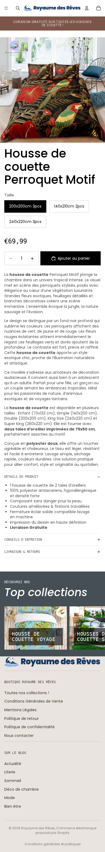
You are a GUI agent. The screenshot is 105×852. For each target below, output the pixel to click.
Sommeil (12, 780)
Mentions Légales (20, 710)
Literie (9, 772)
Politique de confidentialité (29, 727)
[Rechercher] (18, 8)
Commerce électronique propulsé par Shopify (66, 830)
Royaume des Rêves (38, 828)
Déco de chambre (21, 789)
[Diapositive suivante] (95, 628)
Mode (9, 797)
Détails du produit (21, 477)
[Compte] (87, 8)
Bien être (12, 806)
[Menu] (6, 8)
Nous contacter (19, 735)
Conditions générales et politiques (52, 844)
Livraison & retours (22, 552)
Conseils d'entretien (23, 540)
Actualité (12, 763)
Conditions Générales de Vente (33, 701)
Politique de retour (21, 718)
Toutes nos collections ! (26, 693)
